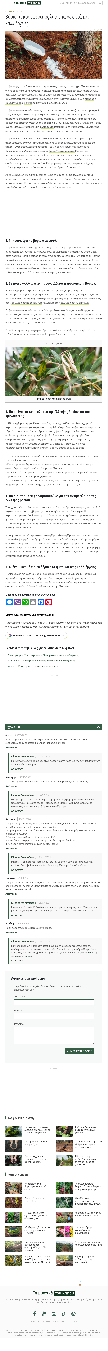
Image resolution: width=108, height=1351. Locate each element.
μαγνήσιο (25, 523)
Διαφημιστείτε (48, 1321)
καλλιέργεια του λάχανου (81, 314)
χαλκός (28, 102)
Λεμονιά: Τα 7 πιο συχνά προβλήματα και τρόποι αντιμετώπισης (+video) (37, 1259)
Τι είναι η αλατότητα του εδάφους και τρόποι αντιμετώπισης (88, 1144)
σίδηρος (89, 98)
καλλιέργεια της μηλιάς (50, 298)
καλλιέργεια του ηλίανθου (78, 330)
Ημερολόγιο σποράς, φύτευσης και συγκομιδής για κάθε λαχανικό (35, 1246)
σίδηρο (48, 523)
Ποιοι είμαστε (34, 1321)
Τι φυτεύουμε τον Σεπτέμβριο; (34, 1199)
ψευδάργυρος (13, 102)
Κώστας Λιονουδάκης (23, 756)
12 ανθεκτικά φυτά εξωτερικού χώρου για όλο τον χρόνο (36, 1216)
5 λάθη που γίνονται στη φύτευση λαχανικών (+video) (37, 1230)
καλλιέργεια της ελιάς (79, 294)
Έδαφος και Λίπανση (14, 12)
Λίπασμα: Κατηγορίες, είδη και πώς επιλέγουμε (33, 666)
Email (18, 1010)
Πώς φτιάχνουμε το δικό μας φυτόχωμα (37, 1143)
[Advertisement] (53, 215)
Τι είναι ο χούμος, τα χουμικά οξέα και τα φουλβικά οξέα (35, 1159)
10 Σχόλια (97, 29)
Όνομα (19, 996)
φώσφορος (20, 131)
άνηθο (37, 322)
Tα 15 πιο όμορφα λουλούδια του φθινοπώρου (84, 1230)
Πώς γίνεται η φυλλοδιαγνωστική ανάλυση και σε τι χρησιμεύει (85, 1160)
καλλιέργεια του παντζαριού (21, 318)
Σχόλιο (19, 1024)
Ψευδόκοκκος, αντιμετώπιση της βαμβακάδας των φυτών (88, 1201)
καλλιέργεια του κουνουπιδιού (42, 314)
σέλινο (52, 322)
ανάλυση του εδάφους (73, 159)
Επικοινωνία (74, 1321)
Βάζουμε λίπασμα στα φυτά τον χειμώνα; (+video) (86, 1130)
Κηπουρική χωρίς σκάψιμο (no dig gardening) (84, 1259)
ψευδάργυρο (68, 523)
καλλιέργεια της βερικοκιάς (85, 298)
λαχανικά (59, 310)
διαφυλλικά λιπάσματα (62, 150)
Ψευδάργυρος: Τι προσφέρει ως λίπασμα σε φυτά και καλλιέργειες (43, 655)
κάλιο (34, 131)
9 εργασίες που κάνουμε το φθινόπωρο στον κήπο (88, 1243)
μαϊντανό (23, 322)
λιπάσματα (47, 126)
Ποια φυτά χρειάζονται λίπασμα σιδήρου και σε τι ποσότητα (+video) (37, 1130)
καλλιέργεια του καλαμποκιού (22, 334)
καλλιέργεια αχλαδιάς (17, 298)
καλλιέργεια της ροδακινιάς (26, 302)
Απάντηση (11, 747)
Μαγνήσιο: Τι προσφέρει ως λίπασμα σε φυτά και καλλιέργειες (41, 660)
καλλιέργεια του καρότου (58, 318)
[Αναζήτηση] (100, 3)
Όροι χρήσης (62, 1321)
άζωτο (9, 131)
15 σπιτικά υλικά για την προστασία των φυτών (88, 1214)
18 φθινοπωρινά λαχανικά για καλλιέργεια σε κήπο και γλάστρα (88, 1186)
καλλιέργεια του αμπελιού (74, 302)
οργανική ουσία (35, 427)
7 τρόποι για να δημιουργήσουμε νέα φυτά (35, 1186)
